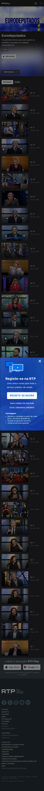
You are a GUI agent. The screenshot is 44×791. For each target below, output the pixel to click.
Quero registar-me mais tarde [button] (22, 403)
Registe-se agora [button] (22, 395)
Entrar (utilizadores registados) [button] (22, 407)
